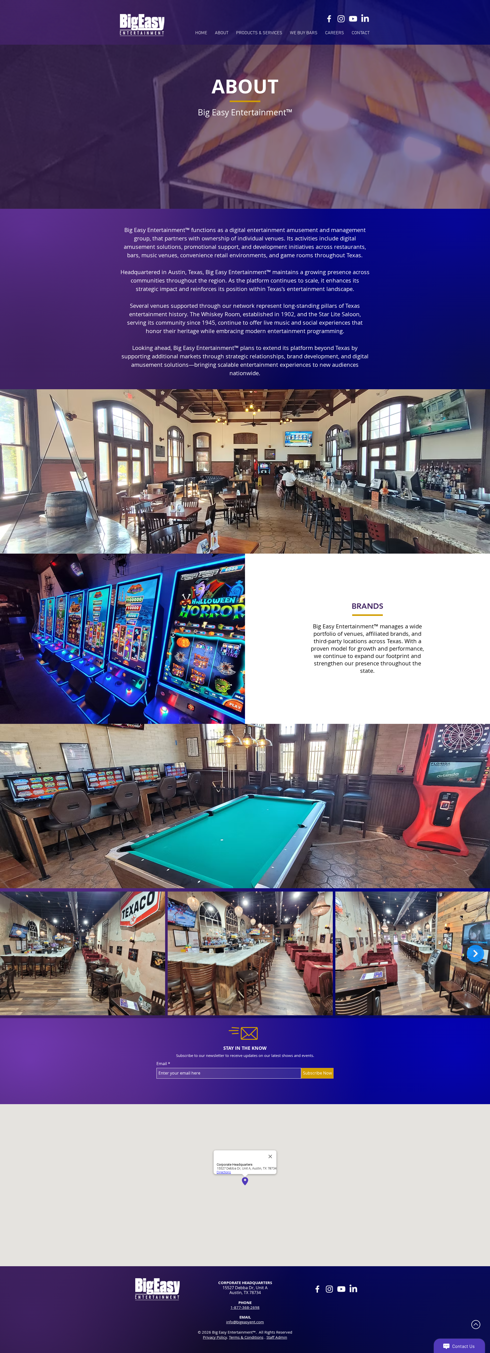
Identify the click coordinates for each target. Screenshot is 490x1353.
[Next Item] (475, 953)
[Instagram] (341, 18)
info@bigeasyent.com (245, 1321)
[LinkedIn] (365, 18)
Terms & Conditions (246, 1337)
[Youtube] (353, 18)
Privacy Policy (215, 1337)
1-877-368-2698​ (245, 1307)
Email (161, 1064)
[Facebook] (329, 18)
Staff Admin (276, 1337)
